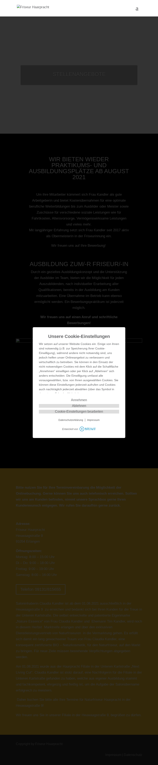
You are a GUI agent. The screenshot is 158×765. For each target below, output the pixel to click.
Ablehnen (79, 406)
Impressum (93, 420)
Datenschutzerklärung (70, 420)
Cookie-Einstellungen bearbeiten (79, 411)
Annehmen (79, 400)
